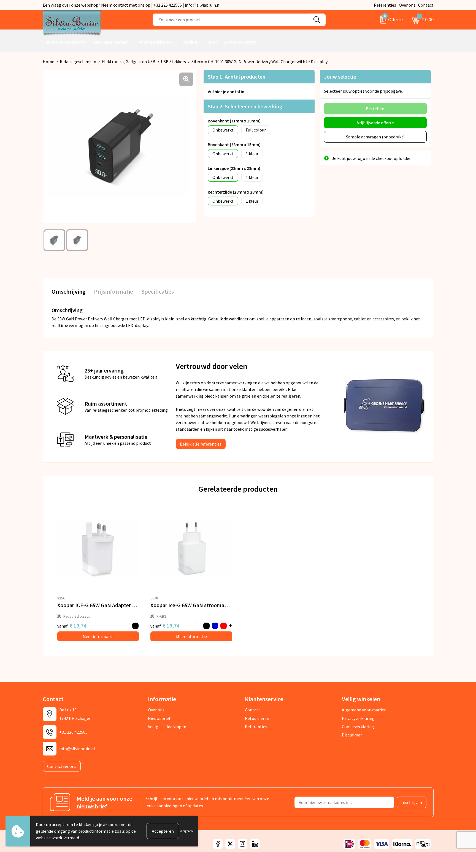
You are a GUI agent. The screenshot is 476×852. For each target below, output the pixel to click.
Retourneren (257, 718)
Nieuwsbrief (159, 718)
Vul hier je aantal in (226, 91)
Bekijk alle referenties (200, 444)
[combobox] (230, 20)
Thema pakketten (155, 42)
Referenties (385, 5)
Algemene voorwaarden (364, 709)
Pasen (212, 42)
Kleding (190, 42)
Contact (426, 5)
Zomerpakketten (239, 42)
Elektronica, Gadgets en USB (128, 61)
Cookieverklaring (358, 726)
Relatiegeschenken (110, 42)
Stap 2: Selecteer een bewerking (245, 106)
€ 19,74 (71, 625)
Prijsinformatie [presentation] (113, 291)
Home (48, 61)
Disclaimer (352, 735)
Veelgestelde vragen (167, 726)
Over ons (407, 5)
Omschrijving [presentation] (69, 291)
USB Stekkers (173, 61)
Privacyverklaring (358, 718)
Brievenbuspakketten (66, 42)
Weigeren (186, 831)
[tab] (69, 292)
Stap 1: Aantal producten (237, 76)
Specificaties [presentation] (157, 291)
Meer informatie (98, 636)
